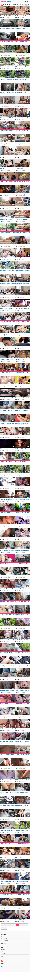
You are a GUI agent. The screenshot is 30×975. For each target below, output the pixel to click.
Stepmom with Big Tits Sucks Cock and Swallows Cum (22, 283)
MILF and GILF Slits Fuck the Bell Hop (22, 919)
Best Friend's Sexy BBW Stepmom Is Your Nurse (22, 15)
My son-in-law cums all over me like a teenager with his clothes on (22, 474)
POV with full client (19, 168)
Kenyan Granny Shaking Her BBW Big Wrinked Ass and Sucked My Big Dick (22, 194)
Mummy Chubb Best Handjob (6, 652)
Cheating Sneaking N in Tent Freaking (7, 359)
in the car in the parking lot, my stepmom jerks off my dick (7, 410)
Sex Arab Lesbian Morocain (5, 843)
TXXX (16, 182)
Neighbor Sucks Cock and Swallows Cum (22, 295)
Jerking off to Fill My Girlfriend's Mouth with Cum (22, 767)
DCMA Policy (3, 936)
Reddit (4, 961)
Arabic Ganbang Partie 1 (5, 143)
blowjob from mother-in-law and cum (7, 321)
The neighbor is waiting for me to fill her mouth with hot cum (7, 817)
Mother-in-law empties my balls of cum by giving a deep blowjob (7, 28)
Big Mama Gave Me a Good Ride (21, 359)
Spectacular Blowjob (4, 257)
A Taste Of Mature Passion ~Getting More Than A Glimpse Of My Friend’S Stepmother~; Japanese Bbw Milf (7, 856)
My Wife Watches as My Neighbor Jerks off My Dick (7, 550)
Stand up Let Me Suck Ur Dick (6, 512)
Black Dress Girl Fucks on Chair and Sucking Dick (22, 627)
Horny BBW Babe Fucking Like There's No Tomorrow (22, 308)
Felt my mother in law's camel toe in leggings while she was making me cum (22, 830)
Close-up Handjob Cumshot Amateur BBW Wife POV (7, 665)
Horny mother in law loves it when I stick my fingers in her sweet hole (22, 512)
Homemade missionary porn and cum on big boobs (22, 334)
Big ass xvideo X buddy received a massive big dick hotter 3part (22, 41)
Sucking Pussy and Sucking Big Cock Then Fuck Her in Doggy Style (7, 639)
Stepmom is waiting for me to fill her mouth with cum (22, 486)
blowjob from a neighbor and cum (21, 130)
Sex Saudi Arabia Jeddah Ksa (6, 461)
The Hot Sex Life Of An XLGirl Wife (22, 181)
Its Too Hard (2, 767)
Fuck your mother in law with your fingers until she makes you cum (7, 66)
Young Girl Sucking (4, 563)
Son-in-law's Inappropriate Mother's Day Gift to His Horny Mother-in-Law (22, 79)
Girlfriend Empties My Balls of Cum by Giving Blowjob (7, 117)
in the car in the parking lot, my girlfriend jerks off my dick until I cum (22, 894)
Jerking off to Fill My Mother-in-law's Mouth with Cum (7, 881)
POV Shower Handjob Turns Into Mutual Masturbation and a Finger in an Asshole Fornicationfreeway (22, 779)
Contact (2, 951)
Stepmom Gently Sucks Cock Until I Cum (7, 283)
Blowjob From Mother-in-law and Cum (7, 295)
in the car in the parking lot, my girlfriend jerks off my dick (7, 716)
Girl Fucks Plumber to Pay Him (21, 817)
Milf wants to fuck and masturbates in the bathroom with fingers (7, 754)
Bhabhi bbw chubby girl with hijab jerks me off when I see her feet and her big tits (7, 779)
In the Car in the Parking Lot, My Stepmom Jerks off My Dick (7, 677)
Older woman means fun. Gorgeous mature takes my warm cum (22, 66)
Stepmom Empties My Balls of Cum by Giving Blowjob (7, 15)
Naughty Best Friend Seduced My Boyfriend (7, 181)
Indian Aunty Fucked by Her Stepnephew (7, 792)
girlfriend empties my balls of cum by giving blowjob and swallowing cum (7, 130)
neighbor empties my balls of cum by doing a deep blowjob (22, 321)
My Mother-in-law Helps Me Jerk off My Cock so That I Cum (22, 754)
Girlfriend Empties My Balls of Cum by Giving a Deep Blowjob (22, 219)
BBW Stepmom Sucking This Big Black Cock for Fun (7, 894)
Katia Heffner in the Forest (5, 868)
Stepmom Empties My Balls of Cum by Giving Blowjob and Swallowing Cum (22, 270)
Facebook (5, 964)
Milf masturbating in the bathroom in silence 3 (7, 690)
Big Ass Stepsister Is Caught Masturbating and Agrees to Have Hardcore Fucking (22, 117)
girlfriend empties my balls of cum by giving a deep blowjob (22, 232)
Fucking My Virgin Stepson (20, 257)
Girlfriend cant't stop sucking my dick (22, 346)
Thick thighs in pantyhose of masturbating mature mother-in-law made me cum (7, 270)
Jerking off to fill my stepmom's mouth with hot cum (22, 792)
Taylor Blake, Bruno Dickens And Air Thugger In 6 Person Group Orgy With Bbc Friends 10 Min (7, 194)
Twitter (4, 966)
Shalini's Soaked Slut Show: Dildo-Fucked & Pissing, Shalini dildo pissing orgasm (22, 843)
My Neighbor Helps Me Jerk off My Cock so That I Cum (7, 614)
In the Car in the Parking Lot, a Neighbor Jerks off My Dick (22, 652)
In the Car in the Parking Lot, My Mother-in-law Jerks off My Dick (22, 665)
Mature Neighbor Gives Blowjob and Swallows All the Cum (22, 563)
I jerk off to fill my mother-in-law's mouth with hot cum (22, 907)
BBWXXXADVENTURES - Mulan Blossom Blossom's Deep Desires (22, 372)
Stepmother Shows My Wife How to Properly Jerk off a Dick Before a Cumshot (22, 550)
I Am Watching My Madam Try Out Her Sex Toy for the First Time (7, 397)
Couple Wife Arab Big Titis (20, 677)
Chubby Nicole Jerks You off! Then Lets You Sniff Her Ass (7, 830)
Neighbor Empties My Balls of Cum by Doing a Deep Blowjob (7, 308)
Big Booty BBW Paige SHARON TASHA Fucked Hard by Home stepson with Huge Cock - (22, 245)
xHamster (2, 17)
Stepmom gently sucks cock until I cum (7, 334)
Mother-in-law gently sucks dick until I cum (22, 143)
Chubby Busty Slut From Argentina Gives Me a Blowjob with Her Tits (22, 448)
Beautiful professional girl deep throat (22, 703)
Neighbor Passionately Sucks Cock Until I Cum (22, 206)
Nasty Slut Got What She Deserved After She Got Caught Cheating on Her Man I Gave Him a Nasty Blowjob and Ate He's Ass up (7, 372)
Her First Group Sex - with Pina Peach (22, 576)
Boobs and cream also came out (21, 410)
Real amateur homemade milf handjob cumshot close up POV (7, 525)
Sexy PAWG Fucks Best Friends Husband (7, 435)
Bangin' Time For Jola (19, 385)
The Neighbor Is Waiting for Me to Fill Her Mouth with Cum (22, 868)
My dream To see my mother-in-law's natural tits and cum (7, 54)
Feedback (3, 953)
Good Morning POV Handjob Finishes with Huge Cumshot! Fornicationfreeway (22, 397)
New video (2, 168)
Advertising (3, 945)
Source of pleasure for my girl (6, 155)
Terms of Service (4, 938)
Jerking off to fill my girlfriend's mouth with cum (7, 499)
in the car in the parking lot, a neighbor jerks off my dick (22, 588)
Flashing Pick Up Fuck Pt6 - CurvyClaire (7, 741)
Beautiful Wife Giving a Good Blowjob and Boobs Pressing (22, 639)
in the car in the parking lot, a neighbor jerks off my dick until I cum (7, 805)
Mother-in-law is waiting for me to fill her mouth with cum (22, 435)
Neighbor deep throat (19, 716)
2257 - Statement (4, 940)
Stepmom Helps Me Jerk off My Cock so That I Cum (22, 614)
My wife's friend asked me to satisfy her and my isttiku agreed (7, 919)
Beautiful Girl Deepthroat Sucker (6, 346)
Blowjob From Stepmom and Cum (7, 206)
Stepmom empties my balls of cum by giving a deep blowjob (22, 155)
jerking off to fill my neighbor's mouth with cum (7, 423)
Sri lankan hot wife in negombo (6, 537)
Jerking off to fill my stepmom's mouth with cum (22, 690)
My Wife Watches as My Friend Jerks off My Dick (22, 601)
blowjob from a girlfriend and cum (6, 41)
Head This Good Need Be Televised (22, 499)
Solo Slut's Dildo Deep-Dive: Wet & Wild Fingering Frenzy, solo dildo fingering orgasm (7, 907)
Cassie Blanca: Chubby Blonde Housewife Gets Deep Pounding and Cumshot (22, 525)
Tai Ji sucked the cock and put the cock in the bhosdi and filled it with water (22, 728)
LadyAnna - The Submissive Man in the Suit (7, 92)
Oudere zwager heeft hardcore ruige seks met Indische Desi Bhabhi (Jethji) (22, 537)
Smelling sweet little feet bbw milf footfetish (22, 423)
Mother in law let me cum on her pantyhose (7, 474)
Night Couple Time (4, 448)
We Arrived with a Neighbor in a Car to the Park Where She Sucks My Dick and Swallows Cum (22, 881)
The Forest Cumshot (4, 703)
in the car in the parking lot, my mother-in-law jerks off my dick (7, 486)
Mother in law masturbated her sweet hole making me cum (7, 627)
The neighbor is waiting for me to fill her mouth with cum (7, 601)
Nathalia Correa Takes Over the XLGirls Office (22, 856)
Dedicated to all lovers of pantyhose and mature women (7, 79)
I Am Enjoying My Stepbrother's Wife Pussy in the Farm (7, 232)
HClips (16, 93)
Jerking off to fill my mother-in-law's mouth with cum (7, 588)
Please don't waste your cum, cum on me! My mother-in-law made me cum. (22, 461)
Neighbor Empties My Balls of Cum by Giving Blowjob (7, 219)
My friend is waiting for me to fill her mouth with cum (7, 728)
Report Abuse (3, 949)
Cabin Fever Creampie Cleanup (21, 805)
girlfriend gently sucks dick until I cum (22, 28)
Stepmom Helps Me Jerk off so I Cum (7, 576)
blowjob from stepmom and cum (6, 245)
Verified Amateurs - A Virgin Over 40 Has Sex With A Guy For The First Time (22, 92)
